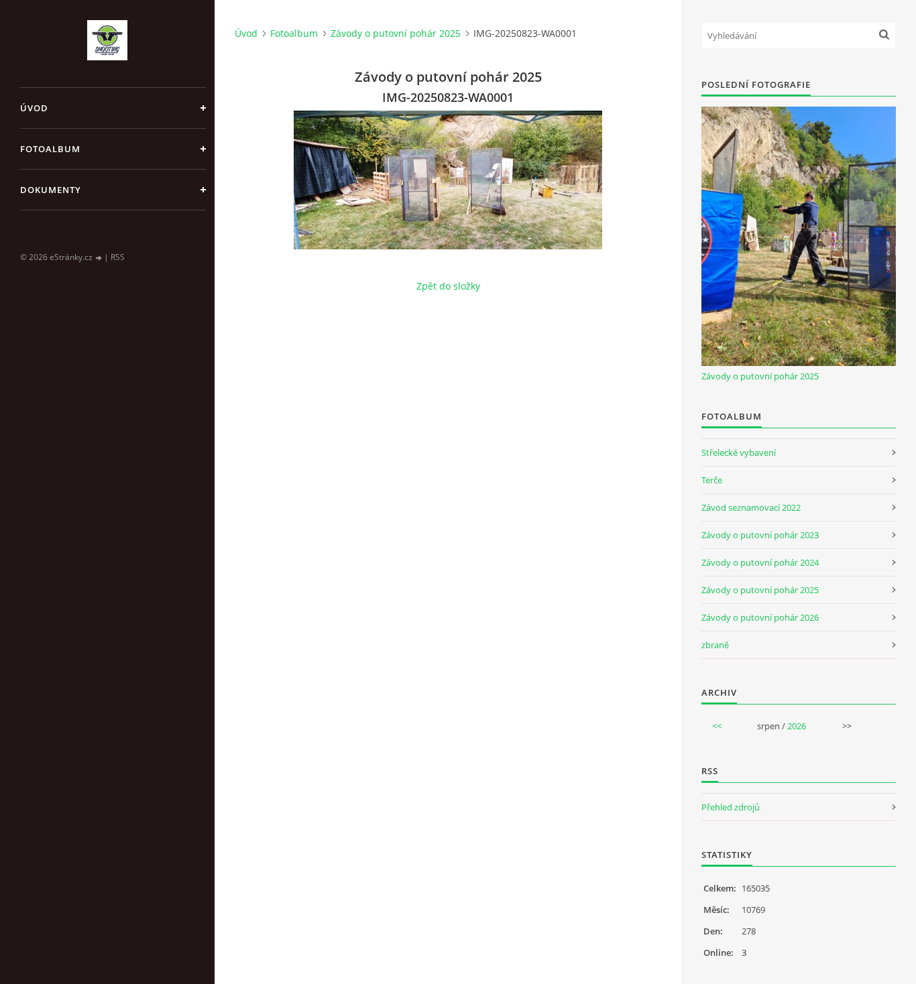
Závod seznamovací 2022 (751, 507)
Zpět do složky (448, 286)
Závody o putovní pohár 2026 (760, 617)
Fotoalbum (50, 149)
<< (717, 726)
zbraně (715, 645)
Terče (711, 480)
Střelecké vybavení (738, 452)
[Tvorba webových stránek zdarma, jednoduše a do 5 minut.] (99, 257)
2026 (796, 726)
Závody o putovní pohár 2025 (396, 33)
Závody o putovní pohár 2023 (760, 535)
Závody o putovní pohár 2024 (760, 562)
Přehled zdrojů (730, 807)
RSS (118, 257)
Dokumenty (50, 190)
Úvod (34, 108)
